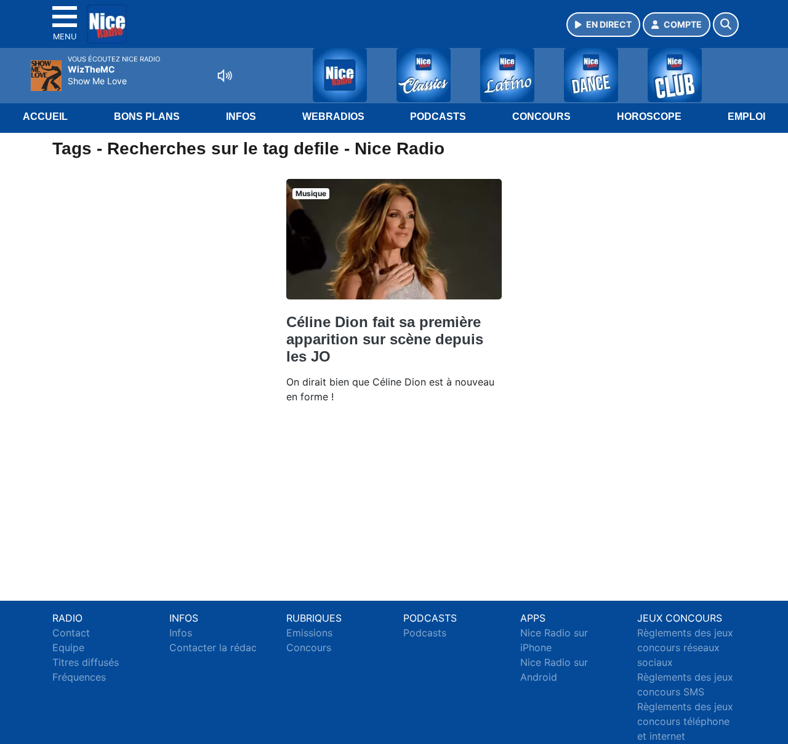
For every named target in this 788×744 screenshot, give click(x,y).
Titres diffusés (85, 662)
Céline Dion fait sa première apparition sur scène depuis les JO (384, 339)
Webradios (333, 116)
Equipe (68, 647)
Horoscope (649, 116)
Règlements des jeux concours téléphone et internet (685, 721)
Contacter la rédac (213, 647)
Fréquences (79, 677)
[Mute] (224, 75)
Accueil (45, 116)
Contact (71, 633)
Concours (541, 116)
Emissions (309, 633)
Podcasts (438, 116)
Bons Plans (147, 116)
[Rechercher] (726, 24)
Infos (241, 116)
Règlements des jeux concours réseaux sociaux (685, 647)
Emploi (746, 116)
